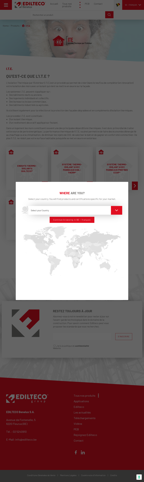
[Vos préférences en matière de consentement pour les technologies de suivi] (139, 477)
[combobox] (75, 210)
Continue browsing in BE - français (72, 220)
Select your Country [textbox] (40, 210)
